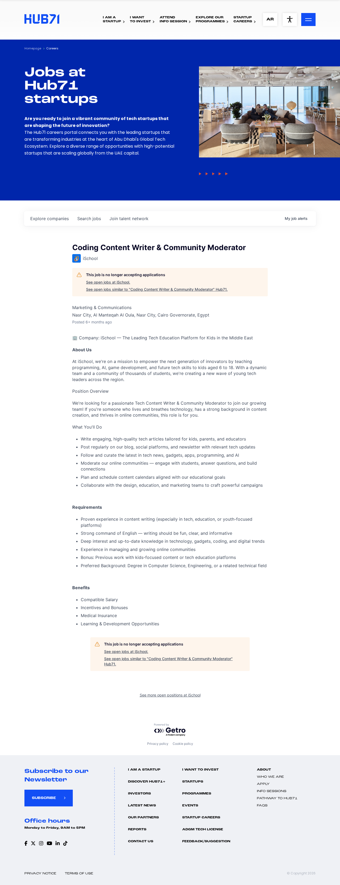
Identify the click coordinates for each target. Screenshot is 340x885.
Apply (263, 784)
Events (190, 805)
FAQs (262, 805)
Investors (139, 793)
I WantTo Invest (140, 19)
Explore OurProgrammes (210, 19)
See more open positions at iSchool (170, 695)
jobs (89, 218)
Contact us (140, 841)
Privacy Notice (40, 873)
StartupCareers (242, 19)
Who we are (270, 777)
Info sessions (271, 791)
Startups (192, 781)
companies (49, 218)
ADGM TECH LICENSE (202, 829)
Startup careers (201, 817)
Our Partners (143, 817)
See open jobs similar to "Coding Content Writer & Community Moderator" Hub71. (157, 289)
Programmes (196, 793)
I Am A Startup (144, 769)
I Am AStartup (112, 19)
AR (270, 20)
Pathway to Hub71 (277, 798)
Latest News (142, 805)
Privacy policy (157, 744)
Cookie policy (183, 744)
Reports (137, 829)
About (264, 769)
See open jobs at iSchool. (108, 282)
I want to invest (200, 769)
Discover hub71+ (146, 781)
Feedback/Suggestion (206, 841)
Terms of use (79, 873)
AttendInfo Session (173, 19)
